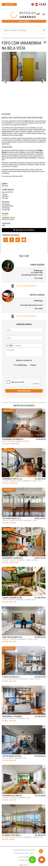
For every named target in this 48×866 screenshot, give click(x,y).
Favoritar (44, 410)
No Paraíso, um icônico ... (12, 835)
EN (33, 4)
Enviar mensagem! (24, 391)
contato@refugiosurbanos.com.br (24, 850)
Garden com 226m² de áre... (12, 597)
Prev (5, 80)
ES (36, 4)
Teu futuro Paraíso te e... (12, 518)
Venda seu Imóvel (24, 21)
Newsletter (9, 4)
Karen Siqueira (38, 264)
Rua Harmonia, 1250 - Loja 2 (24, 853)
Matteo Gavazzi (37, 294)
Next (43, 80)
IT (40, 4)
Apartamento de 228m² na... (12, 795)
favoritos (25, 230)
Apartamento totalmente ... (13, 716)
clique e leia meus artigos (26, 286)
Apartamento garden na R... (13, 558)
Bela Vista (28, 121)
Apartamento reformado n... (13, 439)
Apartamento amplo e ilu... (12, 479)
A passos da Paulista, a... (11, 677)
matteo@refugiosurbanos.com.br (31, 305)
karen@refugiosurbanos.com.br (32, 275)
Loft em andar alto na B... (12, 756)
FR (44, 4)
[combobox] (9, 345)
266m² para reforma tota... (12, 637)
